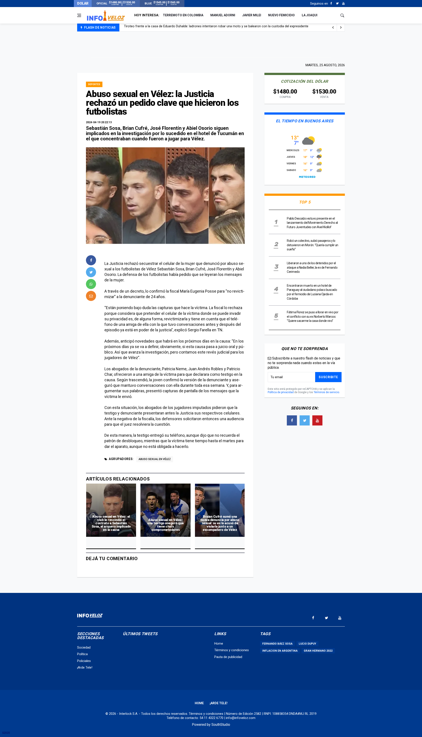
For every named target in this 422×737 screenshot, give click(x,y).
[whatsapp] (91, 284)
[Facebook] (331, 3)
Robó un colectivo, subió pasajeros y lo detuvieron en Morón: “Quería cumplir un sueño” (312, 245)
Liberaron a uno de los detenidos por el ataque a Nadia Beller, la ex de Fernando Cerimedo (312, 267)
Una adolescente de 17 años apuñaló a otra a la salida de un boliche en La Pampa (183, 28)
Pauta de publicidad (228, 657)
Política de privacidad (281, 392)
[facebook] (91, 260)
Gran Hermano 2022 (318, 650)
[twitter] (91, 272)
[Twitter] (337, 3)
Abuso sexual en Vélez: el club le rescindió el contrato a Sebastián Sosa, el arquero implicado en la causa (111, 523)
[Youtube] (343, 3)
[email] (91, 296)
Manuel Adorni (222, 15)
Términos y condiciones (231, 650)
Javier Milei (251, 15)
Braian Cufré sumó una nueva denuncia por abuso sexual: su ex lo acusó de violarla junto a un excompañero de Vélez (219, 523)
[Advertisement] (211, 47)
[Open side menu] (79, 15)
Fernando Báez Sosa (277, 643)
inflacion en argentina (280, 650)
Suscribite (328, 377)
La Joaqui (309, 15)
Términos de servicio (326, 392)
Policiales (84, 661)
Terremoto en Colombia (183, 15)
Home (218, 643)
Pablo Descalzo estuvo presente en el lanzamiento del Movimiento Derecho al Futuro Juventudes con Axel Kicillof (312, 223)
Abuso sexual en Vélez (154, 459)
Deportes (94, 84)
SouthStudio (220, 724)
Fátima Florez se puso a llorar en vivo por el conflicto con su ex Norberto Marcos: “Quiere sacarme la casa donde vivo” (312, 316)
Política (82, 654)
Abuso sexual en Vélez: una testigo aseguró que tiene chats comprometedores (165, 525)
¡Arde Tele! (84, 667)
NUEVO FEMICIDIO (281, 15)
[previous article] (341, 27)
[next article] (333, 27)
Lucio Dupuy (307, 643)
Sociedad (84, 647)
